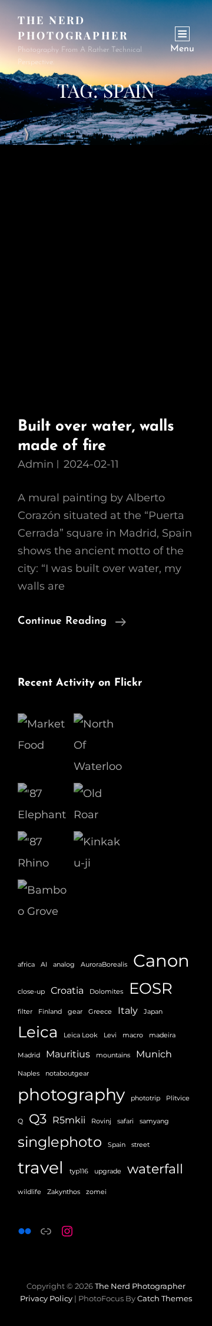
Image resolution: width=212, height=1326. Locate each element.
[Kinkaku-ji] (99, 852)
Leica (38, 1031)
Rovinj (101, 1121)
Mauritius (68, 1054)
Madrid (29, 1055)
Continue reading (72, 623)
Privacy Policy (46, 1298)
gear (75, 1012)
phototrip (145, 1098)
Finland (50, 1012)
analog (64, 964)
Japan (153, 1012)
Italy (128, 1010)
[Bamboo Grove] (43, 900)
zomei (96, 1192)
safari (125, 1121)
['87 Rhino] (43, 852)
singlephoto (60, 1141)
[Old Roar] (99, 804)
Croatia (67, 990)
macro (132, 1035)
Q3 (38, 1119)
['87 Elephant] (43, 804)
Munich (154, 1054)
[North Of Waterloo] (99, 745)
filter (25, 1012)
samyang (154, 1121)
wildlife (29, 1192)
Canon (161, 960)
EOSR (151, 988)
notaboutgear (67, 1073)
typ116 (78, 1171)
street (140, 1145)
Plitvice (178, 1098)
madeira (162, 1035)
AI (44, 964)
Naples (28, 1073)
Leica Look (81, 1035)
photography (71, 1094)
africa (26, 964)
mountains (113, 1055)
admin (36, 464)
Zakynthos (63, 1192)
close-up (31, 992)
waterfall (155, 1169)
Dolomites (106, 992)
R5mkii (68, 1120)
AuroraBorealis (104, 964)
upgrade (107, 1171)
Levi (110, 1035)
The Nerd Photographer (140, 1286)
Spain (116, 1145)
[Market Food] (43, 734)
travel (41, 1168)
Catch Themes (164, 1298)
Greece (100, 1012)
